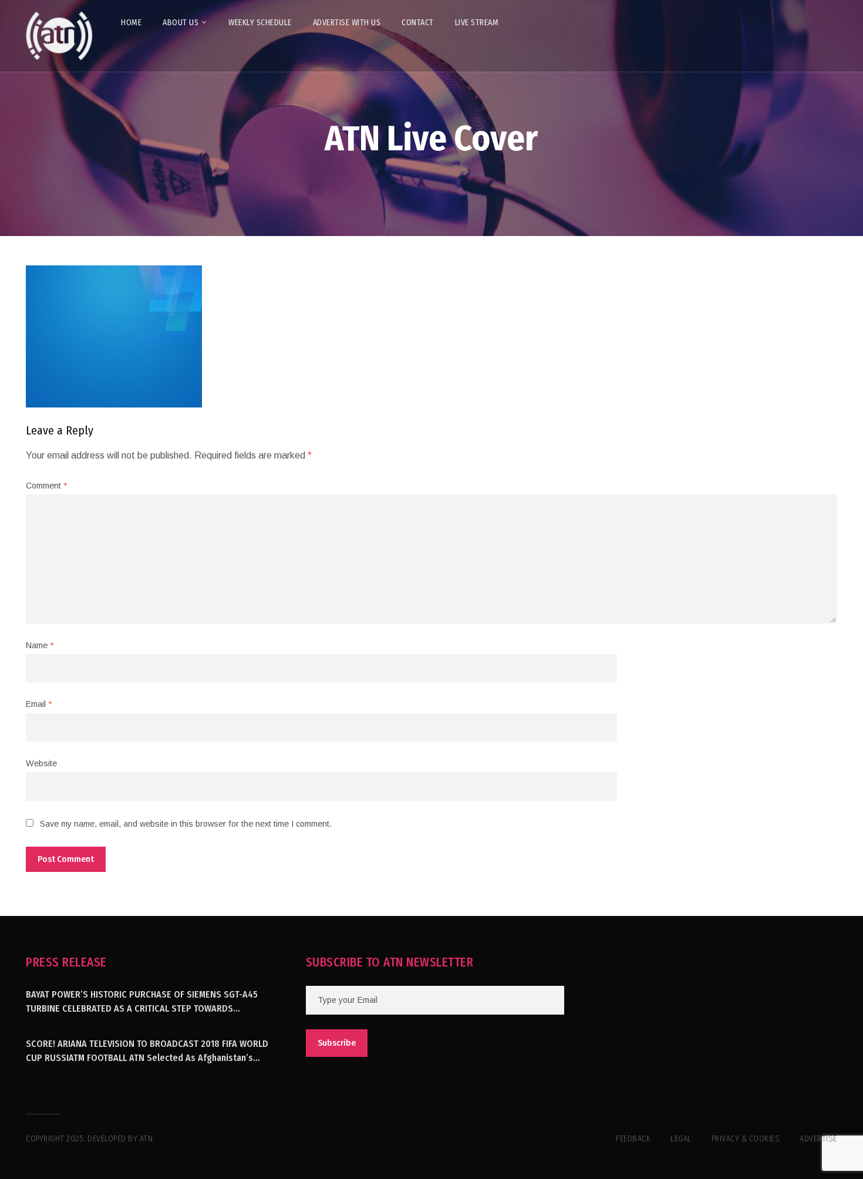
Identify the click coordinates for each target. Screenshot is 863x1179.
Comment (46, 485)
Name (39, 645)
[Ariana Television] (59, 36)
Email (39, 704)
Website (41, 763)
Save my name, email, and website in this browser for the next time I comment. (186, 823)
